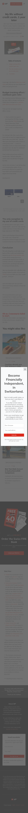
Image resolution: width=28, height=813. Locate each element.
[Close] (25, 369)
